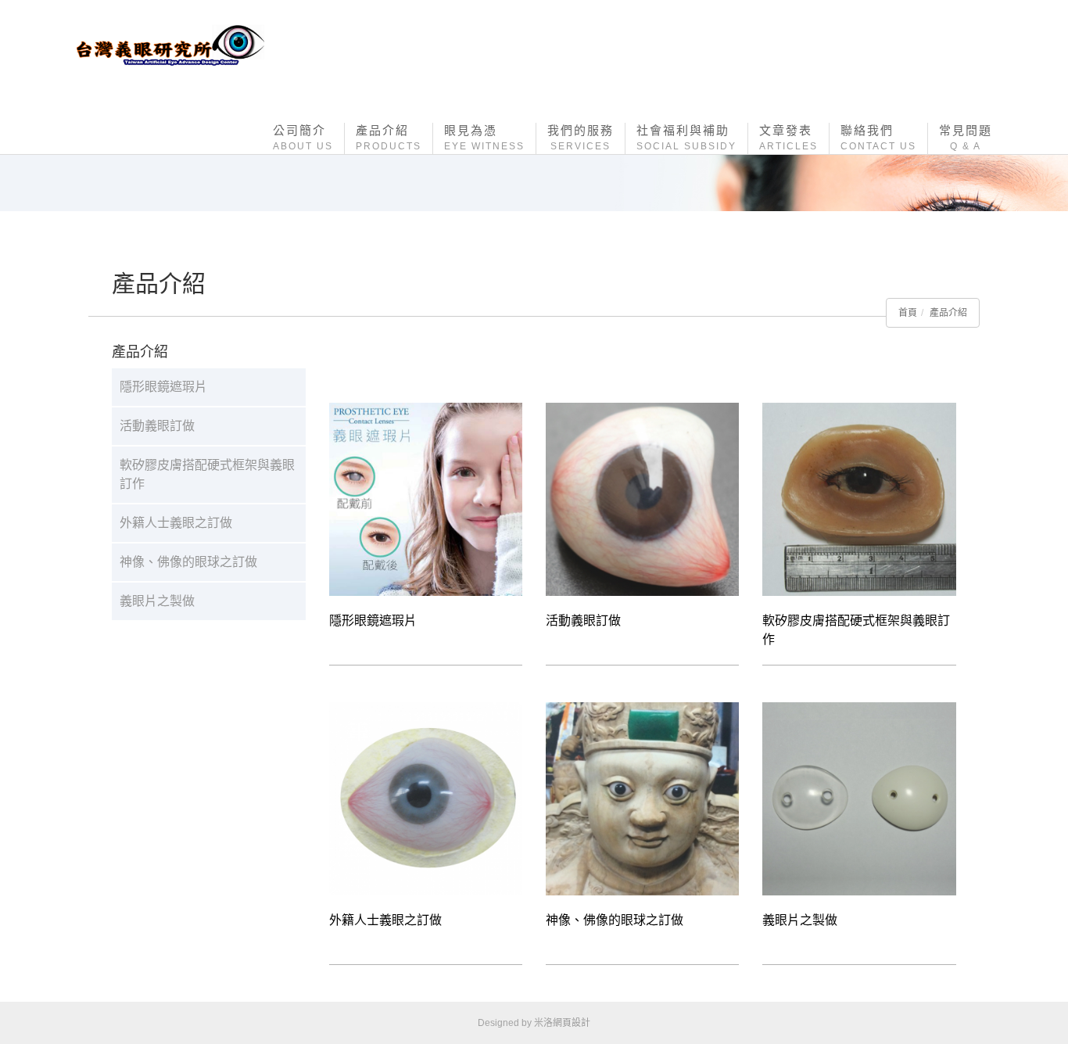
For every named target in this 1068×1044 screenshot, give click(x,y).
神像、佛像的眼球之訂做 (188, 562)
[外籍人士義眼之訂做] (425, 798)
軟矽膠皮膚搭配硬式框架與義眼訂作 (207, 474)
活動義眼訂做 (157, 425)
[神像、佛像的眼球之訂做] (642, 798)
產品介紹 (948, 312)
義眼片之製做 (157, 601)
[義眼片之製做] (858, 798)
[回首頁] (170, 45)
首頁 (907, 312)
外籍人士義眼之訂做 (176, 522)
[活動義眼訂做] (642, 498)
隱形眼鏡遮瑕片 (163, 386)
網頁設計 (571, 1022)
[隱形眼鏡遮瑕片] (425, 498)
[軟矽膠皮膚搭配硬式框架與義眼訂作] (858, 498)
